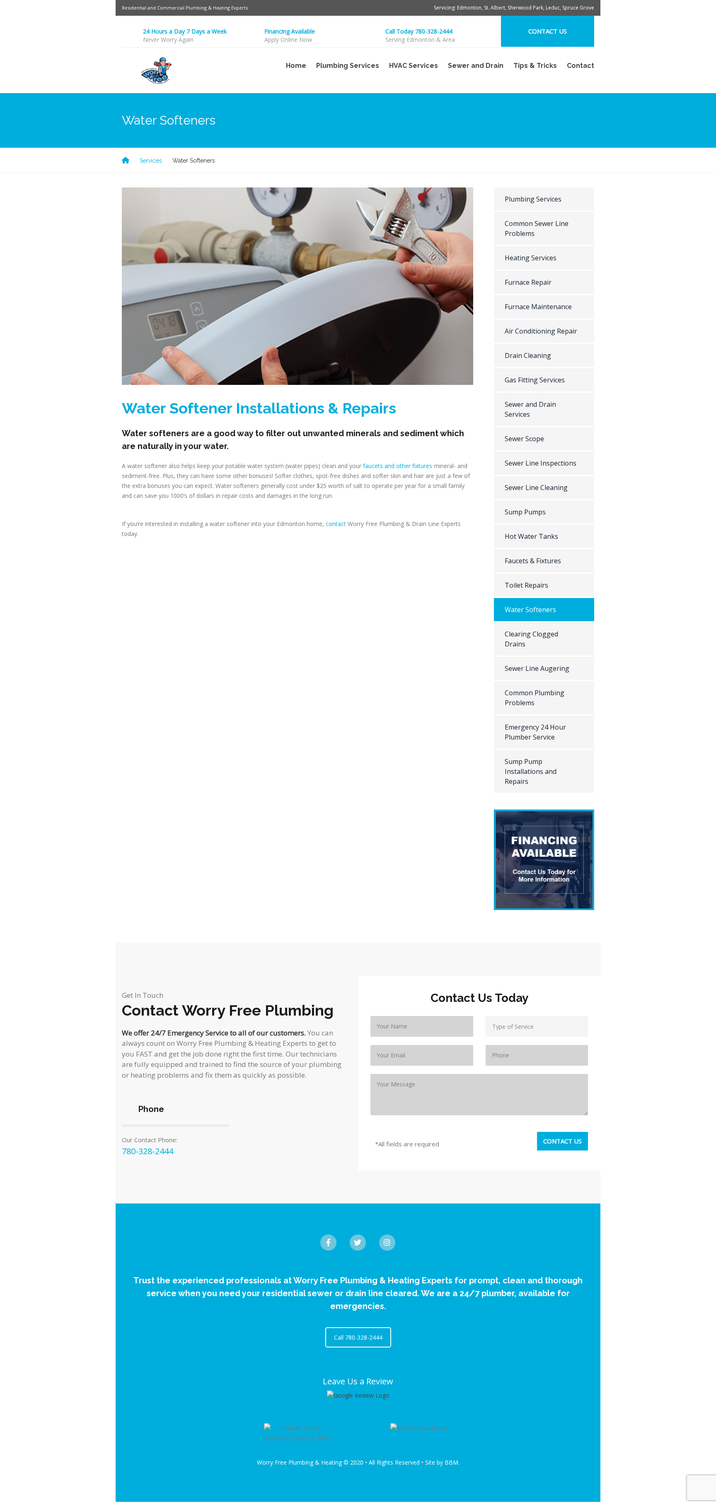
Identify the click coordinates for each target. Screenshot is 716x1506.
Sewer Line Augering (537, 668)
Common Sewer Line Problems (536, 228)
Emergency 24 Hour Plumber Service (535, 732)
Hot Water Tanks (531, 536)
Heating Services (530, 257)
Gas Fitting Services (535, 379)
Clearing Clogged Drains (531, 639)
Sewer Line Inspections (540, 463)
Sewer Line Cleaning (536, 487)
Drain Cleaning (528, 355)
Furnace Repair (528, 282)
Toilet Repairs (526, 585)
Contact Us (547, 31)
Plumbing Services (533, 199)
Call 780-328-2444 (358, 1337)
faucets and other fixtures (397, 466)
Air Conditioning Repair (541, 331)
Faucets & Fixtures (533, 560)
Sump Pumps (525, 511)
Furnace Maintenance (538, 306)
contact (336, 524)
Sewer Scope (524, 438)
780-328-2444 (147, 1151)
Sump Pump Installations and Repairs (530, 771)
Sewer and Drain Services (530, 409)
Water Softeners (530, 609)
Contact (580, 66)
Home (296, 66)
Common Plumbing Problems (534, 697)
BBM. (452, 1462)
